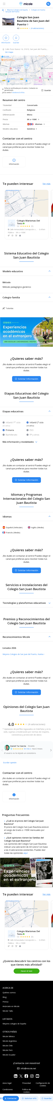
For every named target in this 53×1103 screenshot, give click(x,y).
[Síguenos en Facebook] (26, 1076)
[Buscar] (48, 4)
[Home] (3, 10)
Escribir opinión (9, 762)
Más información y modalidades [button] (18, 441)
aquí (25, 853)
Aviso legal (7, 1083)
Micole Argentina (10, 1041)
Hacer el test (26, 971)
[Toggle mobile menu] (4, 3)
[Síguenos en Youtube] (37, 1076)
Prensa (5, 1002)
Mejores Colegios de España (17, 10)
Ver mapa (9, 52)
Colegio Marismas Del (28, 222)
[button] (26, 271)
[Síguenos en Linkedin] (15, 1076)
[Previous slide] (2, 750)
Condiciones (8, 1089)
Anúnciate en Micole (11, 1006)
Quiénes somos (9, 992)
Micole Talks (8, 1011)
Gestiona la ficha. (18, 93)
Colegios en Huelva (38, 10)
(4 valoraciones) (37, 28)
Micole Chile (8, 1045)
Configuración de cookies (43, 1084)
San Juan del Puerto (12, 11)
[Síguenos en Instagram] (32, 1076)
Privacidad (26, 1083)
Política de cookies (26, 1090)
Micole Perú (7, 1050)
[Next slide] (51, 750)
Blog (4, 997)
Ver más (46, 183)
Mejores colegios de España (14, 1023)
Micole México (9, 1036)
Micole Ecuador (9, 1055)
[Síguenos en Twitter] (21, 1076)
